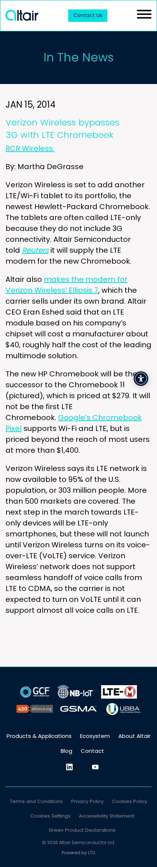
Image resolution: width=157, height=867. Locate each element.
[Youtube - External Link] (95, 767)
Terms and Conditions (36, 801)
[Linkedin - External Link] (69, 767)
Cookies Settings (50, 815)
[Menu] (144, 15)
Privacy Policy (87, 801)
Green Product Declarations (82, 830)
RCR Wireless (30, 148)
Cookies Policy (129, 801)
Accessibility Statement (106, 815)
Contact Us (87, 15)
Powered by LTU (78, 853)
